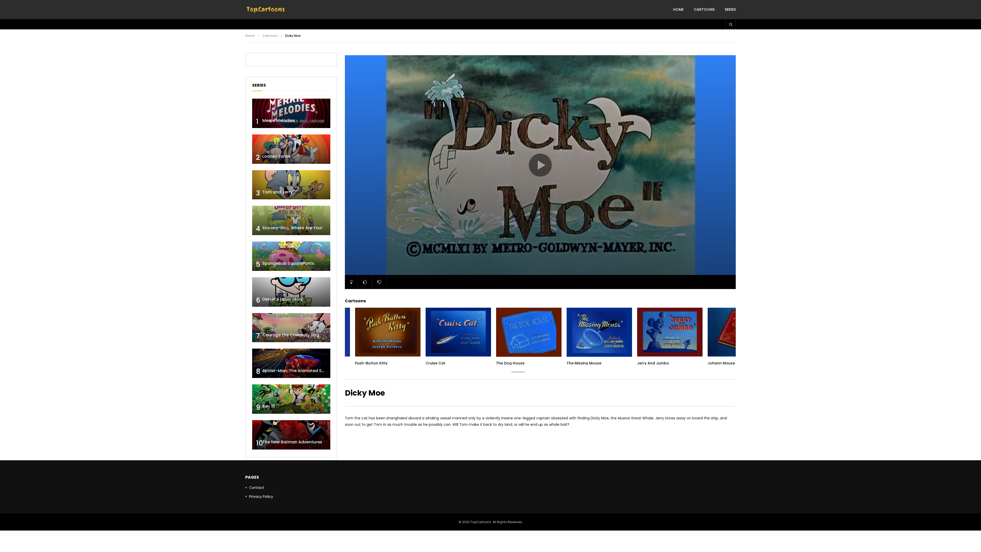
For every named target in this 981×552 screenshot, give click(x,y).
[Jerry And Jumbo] (670, 332)
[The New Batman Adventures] (291, 435)
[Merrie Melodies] (291, 113)
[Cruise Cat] (458, 332)
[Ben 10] (291, 399)
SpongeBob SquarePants (288, 263)
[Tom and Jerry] (291, 185)
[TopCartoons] (265, 10)
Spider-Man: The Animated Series (297, 371)
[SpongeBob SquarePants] (291, 256)
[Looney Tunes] (291, 149)
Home (678, 9)
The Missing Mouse (584, 363)
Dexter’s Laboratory (282, 299)
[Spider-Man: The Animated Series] (291, 363)
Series (730, 9)
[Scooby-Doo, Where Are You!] (291, 220)
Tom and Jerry (277, 192)
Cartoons (704, 9)
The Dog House (510, 363)
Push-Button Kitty (371, 363)
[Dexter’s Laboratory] (291, 292)
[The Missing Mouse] (599, 332)
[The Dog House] (529, 332)
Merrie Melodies (278, 120)
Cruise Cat (435, 363)
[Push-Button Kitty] (388, 332)
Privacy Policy (261, 496)
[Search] (731, 24)
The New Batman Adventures (292, 442)
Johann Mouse (721, 363)
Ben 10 (268, 406)
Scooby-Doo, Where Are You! (292, 228)
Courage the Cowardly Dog (290, 335)
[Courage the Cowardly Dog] (291, 327)
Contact (256, 487)
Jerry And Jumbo (653, 363)
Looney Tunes (276, 156)
